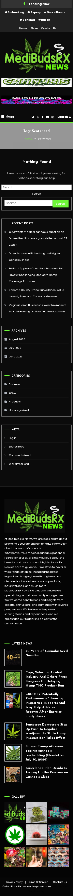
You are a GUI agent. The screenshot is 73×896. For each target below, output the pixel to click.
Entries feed (17, 447)
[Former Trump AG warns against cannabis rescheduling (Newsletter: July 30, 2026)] (13, 753)
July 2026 (15, 348)
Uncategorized (19, 410)
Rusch (45, 20)
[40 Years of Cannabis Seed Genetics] (13, 657)
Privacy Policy (14, 882)
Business (14, 384)
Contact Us (48, 28)
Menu (9, 116)
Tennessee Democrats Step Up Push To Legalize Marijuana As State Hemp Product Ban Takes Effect (46, 731)
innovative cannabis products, (41, 581)
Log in (12, 438)
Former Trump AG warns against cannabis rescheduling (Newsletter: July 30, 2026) (45, 753)
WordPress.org (19, 464)
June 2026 (16, 356)
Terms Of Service (38, 882)
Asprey (35, 12)
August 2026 (17, 339)
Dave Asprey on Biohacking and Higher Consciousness (34, 256)
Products (15, 401)
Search (62, 117)
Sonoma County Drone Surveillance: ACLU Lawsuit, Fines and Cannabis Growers (36, 293)
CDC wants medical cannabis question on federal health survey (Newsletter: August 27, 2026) (38, 238)
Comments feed (20, 455)
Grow (12, 393)
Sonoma (29, 20)
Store (34, 28)
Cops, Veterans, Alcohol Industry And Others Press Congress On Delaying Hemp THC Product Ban (46, 679)
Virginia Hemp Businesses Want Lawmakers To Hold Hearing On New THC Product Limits (37, 308)
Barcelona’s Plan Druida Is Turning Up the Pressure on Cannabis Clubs (47, 773)
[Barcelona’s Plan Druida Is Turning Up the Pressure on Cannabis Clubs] (13, 774)
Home (23, 28)
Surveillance (56, 12)
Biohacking (16, 12)
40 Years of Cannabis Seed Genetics (47, 653)
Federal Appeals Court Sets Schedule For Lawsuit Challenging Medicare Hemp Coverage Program (36, 275)
